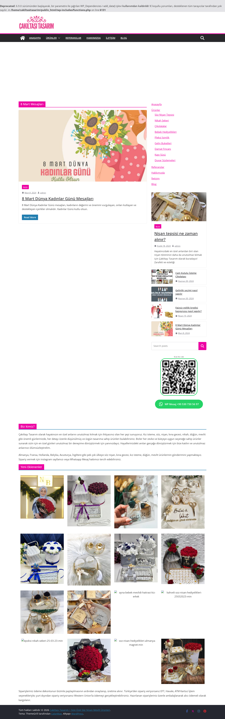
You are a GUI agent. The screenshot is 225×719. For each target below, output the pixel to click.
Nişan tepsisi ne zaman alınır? (176, 236)
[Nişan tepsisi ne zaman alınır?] (178, 206)
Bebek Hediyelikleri (166, 131)
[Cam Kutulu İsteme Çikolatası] (162, 277)
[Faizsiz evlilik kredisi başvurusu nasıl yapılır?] (162, 311)
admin (43, 192)
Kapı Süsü (160, 154)
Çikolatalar (161, 126)
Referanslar (73, 37)
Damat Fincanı (163, 149)
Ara (202, 346)
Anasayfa (35, 37)
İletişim (110, 37)
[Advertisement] (112, 67)
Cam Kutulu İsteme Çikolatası (186, 274)
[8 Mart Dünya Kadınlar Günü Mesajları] (83, 146)
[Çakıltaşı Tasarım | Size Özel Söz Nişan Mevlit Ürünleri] (23, 38)
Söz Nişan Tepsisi (164, 114)
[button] (58, 38)
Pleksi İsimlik (162, 137)
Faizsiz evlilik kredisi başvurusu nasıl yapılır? (188, 309)
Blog (124, 37)
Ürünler (51, 37)
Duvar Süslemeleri (165, 160)
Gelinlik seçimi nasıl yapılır (186, 292)
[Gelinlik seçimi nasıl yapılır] (162, 294)
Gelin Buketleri (163, 143)
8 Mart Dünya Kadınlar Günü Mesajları (57, 198)
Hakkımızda (93, 37)
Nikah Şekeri (162, 120)
